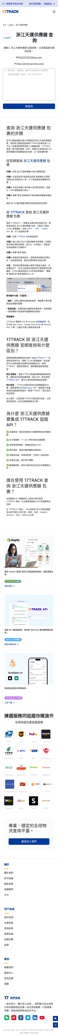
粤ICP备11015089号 (29, 1033)
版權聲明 (8, 889)
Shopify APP (31, 388)
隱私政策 (8, 883)
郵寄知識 (8, 933)
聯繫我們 (8, 967)
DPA (6, 894)
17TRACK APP (12, 380)
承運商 (11, 25)
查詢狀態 (8, 928)
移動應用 (42, 321)
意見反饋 (8, 978)
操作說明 (8, 917)
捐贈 (6, 983)
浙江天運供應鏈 (34, 161)
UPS (37, 228)
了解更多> (47, 3)
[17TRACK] (10, 11)
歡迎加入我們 (29, 841)
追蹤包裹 (8, 939)
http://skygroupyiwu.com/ (30, 63)
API (21, 388)
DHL (8, 231)
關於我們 (8, 872)
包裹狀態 (8, 922)
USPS (30, 228)
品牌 (6, 944)
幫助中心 (8, 972)
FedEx (45, 228)
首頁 (4, 25)
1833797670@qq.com (30, 57)
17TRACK (17, 212)
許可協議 (8, 878)
